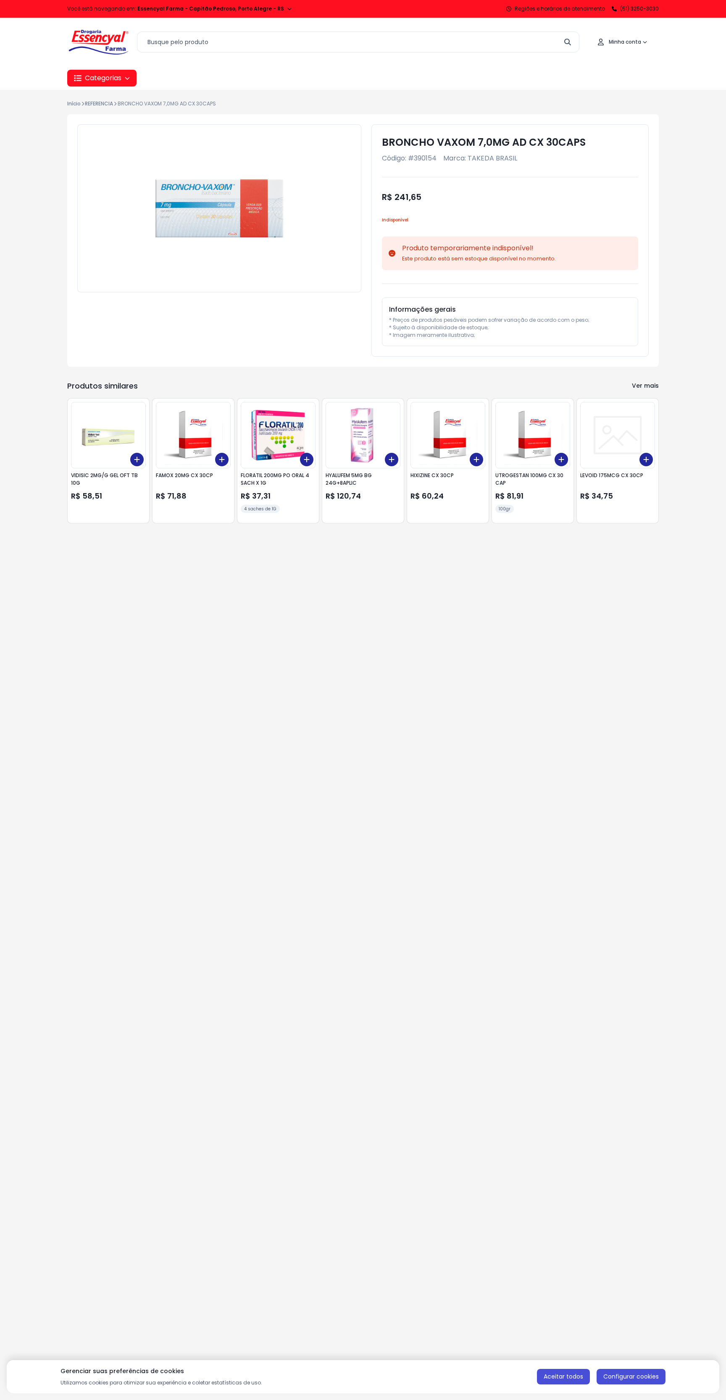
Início (74, 103)
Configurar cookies (631, 1376)
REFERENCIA (99, 103)
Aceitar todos (563, 1376)
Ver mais (645, 385)
